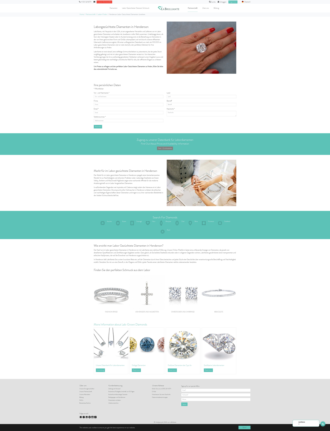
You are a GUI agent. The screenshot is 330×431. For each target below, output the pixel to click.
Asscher (109, 221)
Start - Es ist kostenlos (165, 148)
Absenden (98, 127)
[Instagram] (83, 417)
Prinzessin (211, 221)
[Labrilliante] (168, 8)
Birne (196, 221)
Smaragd (139, 221)
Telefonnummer (100, 117)
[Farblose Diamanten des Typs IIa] (183, 344)
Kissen (124, 221)
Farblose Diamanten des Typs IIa (179, 365)
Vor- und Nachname (101, 93)
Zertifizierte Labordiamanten (214, 365)
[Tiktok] (95, 417)
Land (168, 93)
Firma (96, 101)
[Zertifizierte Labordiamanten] (219, 344)
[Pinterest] (89, 417)
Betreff (169, 101)
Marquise (168, 221)
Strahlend (227, 221)
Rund (168, 230)
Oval (182, 221)
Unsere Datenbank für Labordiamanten (110, 365)
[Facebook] (80, 417)
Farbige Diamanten (139, 365)
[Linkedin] (86, 417)
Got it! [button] (244, 427)
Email (96, 109)
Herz (153, 221)
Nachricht (171, 109)
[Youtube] (92, 417)
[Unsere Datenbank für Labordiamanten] (111, 344)
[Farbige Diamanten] (147, 344)
